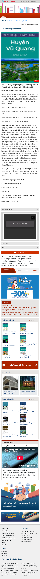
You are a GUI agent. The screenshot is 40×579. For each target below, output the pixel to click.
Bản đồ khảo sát (26, 541)
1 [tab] (29, 320)
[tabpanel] (11, 341)
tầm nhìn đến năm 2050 (24, 258)
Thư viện (4, 29)
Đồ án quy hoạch (26, 539)
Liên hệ (3, 545)
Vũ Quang (4, 261)
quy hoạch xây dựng (20, 260)
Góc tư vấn (6, 372)
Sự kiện (6, 302)
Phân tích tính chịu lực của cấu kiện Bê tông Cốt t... (19, 475)
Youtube (4, 555)
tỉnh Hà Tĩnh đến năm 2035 (8, 258)
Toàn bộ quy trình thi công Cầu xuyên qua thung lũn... (19, 472)
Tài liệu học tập (26, 535)
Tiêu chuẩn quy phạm (28, 531)
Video (3, 542)
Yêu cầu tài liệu (6, 540)
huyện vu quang (32, 260)
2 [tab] (31, 320)
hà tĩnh (20, 261)
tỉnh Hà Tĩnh (12, 261)
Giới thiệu (4, 531)
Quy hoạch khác (15, 29)
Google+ (4, 553)
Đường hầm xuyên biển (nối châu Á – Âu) (15, 446)
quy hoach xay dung (20, 263)
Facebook (4, 551)
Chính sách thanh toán (8, 538)
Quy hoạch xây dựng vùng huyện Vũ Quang (20, 256)
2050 (30, 261)
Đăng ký (35, 1)
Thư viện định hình (27, 537)
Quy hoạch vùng (12, 265)
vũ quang (3, 263)
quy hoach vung (23, 265)
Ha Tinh (3, 265)
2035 (25, 261)
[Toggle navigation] (3, 16)
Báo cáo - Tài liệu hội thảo (29, 533)
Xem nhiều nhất (8, 399)
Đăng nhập (25, 1)
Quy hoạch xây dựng (6, 260)
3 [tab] (33, 320)
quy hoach (30, 263)
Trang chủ (4, 528)
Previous (1, 341)
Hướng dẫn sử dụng (7, 533)
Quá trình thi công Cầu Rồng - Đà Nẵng (15, 477)
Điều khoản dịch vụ (7, 535)
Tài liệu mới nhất (8, 320)
